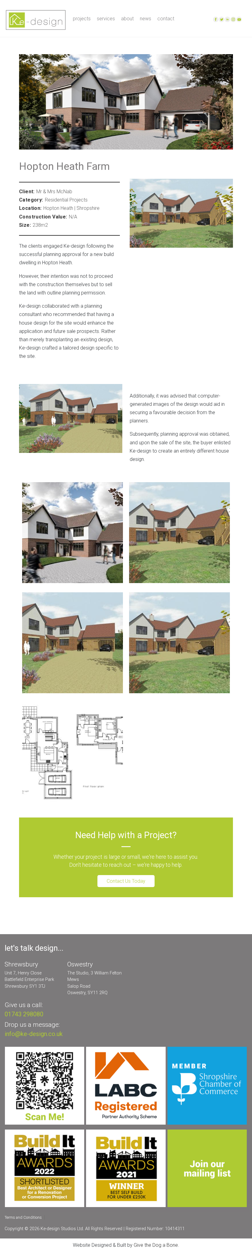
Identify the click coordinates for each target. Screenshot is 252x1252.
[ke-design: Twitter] (222, 19)
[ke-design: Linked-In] (227, 19)
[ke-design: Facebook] (216, 19)
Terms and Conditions (23, 1217)
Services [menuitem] (106, 18)
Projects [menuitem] (82, 18)
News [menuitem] (145, 18)
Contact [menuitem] (165, 18)
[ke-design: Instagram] (233, 19)
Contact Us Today (126, 881)
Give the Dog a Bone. (156, 1245)
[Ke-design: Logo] (36, 19)
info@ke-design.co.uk (34, 1034)
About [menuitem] (127, 18)
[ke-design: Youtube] (239, 19)
